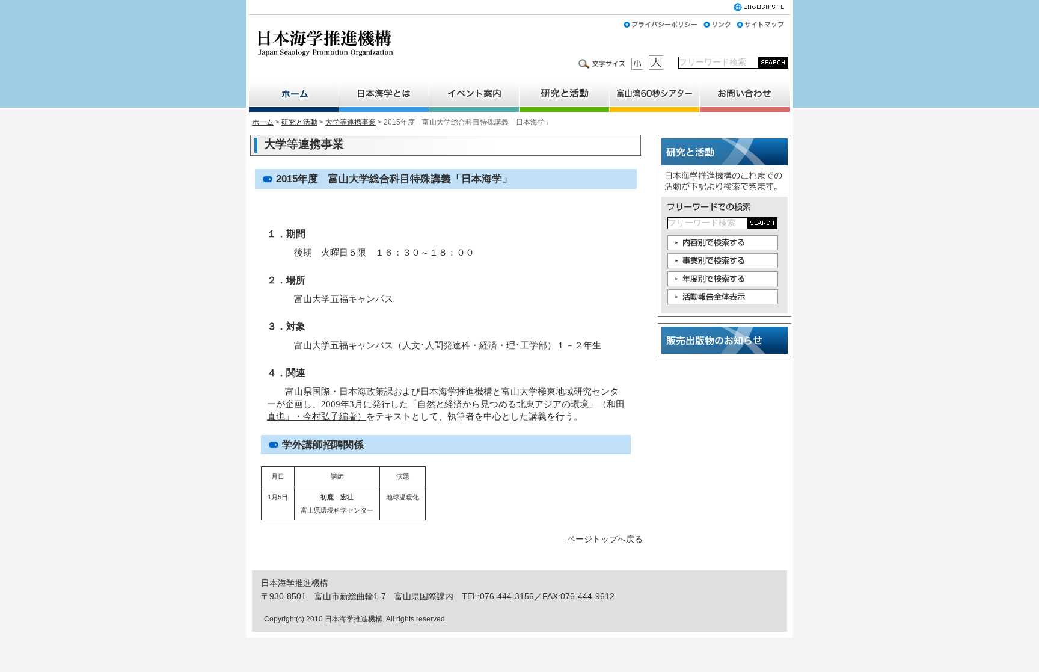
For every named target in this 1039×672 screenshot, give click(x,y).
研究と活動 (299, 122)
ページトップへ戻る (605, 539)
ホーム (263, 122)
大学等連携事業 (350, 122)
